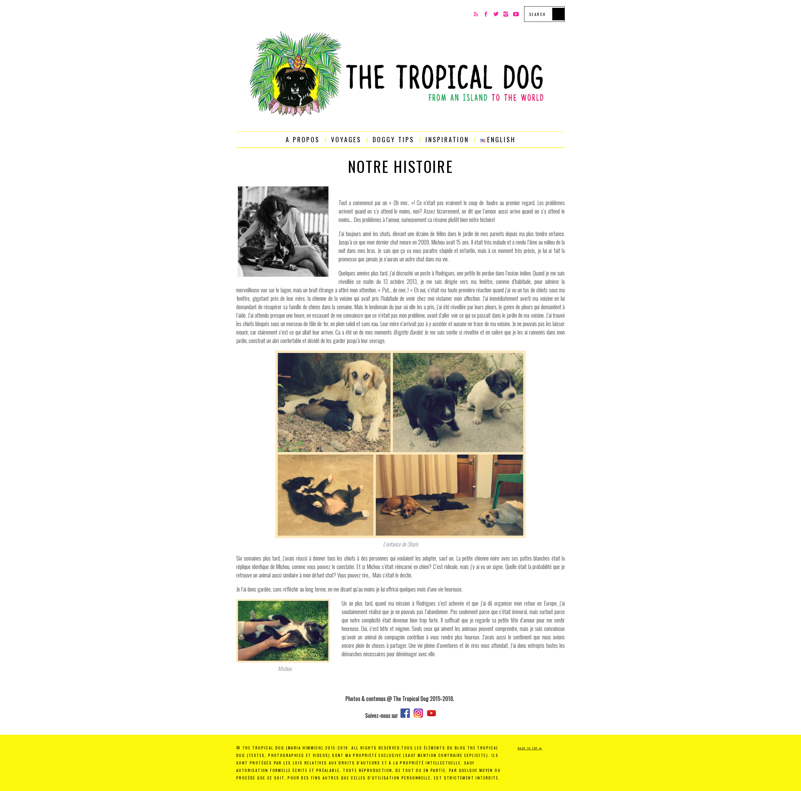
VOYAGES (346, 139)
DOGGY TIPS (393, 139)
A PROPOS (303, 139)
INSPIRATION (447, 139)
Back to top (528, 748)
